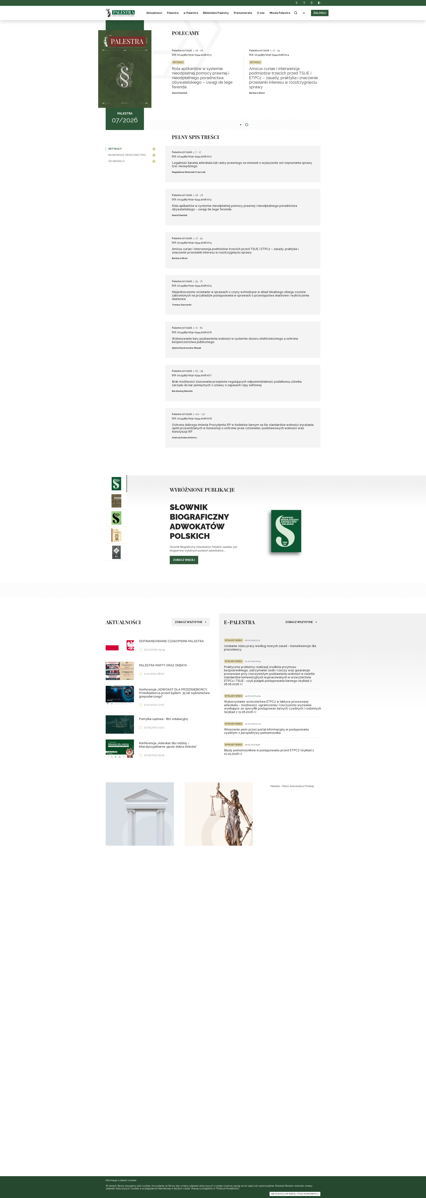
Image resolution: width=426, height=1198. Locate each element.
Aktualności (154, 12)
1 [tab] (240, 124)
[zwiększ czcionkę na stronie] (312, 3)
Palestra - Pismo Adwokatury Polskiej (292, 786)
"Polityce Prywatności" (227, 1188)
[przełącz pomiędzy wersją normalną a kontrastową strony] (319, 3)
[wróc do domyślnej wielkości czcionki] (304, 3)
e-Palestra (191, 12)
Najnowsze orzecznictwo (127, 155)
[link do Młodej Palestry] (140, 814)
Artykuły (115, 148)
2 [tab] (246, 124)
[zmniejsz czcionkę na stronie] (297, 3)
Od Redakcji (116, 161)
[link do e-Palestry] (219, 814)
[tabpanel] (210, 72)
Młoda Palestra (280, 12)
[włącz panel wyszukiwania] (296, 13)
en (304, 13)
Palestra (120, 13)
